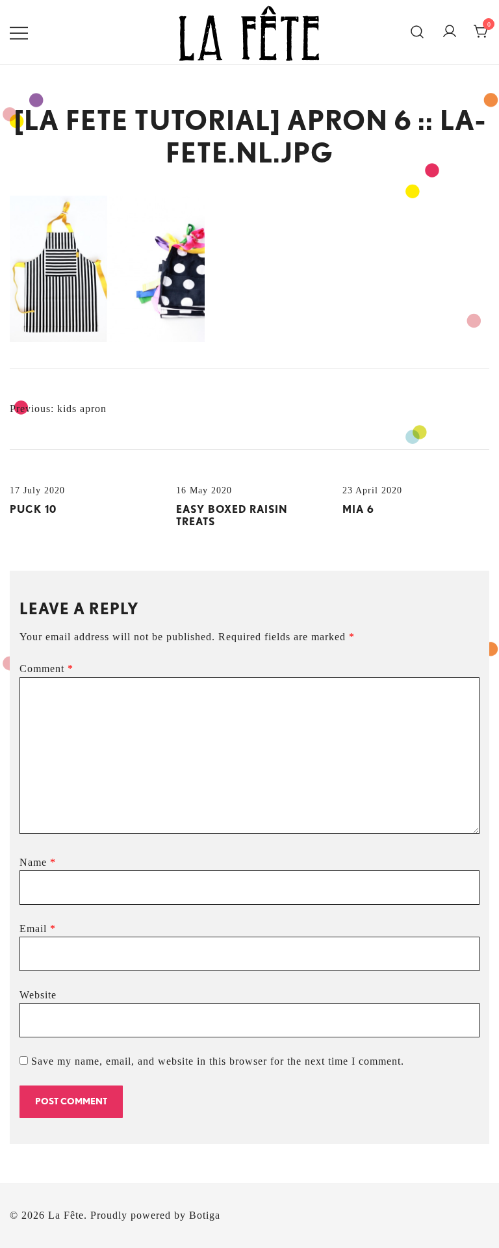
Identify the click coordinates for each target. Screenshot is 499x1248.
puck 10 (33, 509)
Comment (46, 668)
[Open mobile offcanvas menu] (19, 32)
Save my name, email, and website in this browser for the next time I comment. (217, 1061)
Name (37, 862)
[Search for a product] (417, 32)
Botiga (204, 1215)
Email (37, 928)
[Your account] (449, 32)
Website (38, 994)
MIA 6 (358, 509)
